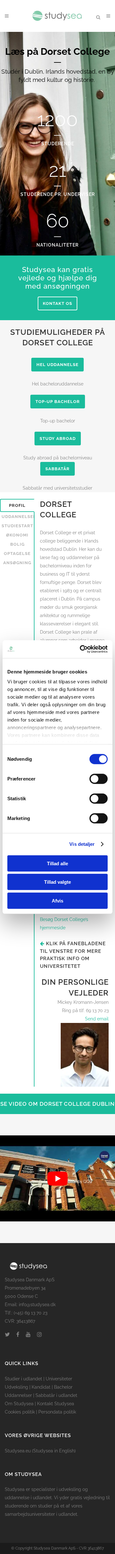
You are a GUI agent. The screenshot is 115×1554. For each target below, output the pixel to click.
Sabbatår (57, 468)
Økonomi (17, 535)
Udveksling (16, 1387)
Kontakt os (57, 303)
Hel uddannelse (57, 364)
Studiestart (17, 525)
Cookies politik (20, 1411)
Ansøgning (17, 562)
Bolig (17, 544)
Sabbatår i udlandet (56, 1395)
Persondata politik (57, 1411)
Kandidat (41, 1387)
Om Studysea (19, 1403)
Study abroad (58, 438)
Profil (17, 505)
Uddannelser (18, 516)
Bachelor (63, 1387)
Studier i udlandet (23, 1378)
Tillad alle (57, 863)
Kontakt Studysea (55, 1403)
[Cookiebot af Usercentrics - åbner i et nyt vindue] (81, 649)
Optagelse (17, 553)
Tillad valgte (57, 882)
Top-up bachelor (57, 401)
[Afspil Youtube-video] (57, 1178)
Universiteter (59, 1378)
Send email (97, 1018)
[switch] (98, 778)
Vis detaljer (82, 844)
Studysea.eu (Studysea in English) (40, 1450)
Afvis (57, 900)
